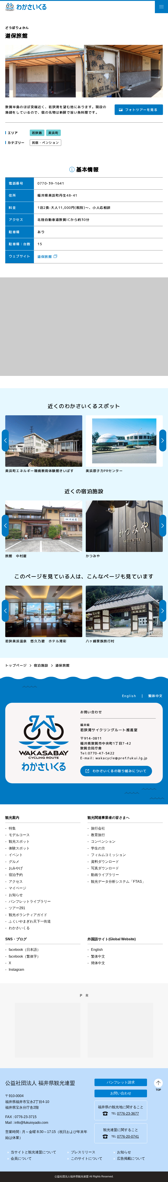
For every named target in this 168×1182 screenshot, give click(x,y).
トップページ (16, 665)
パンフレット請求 (121, 1082)
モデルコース (19, 835)
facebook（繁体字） (24, 956)
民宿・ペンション (45, 143)
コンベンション (103, 841)
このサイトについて (86, 1158)
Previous (5, 440)
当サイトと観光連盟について (33, 1152)
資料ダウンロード (105, 861)
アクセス (16, 881)
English (129, 696)
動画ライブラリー (105, 875)
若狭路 (37, 133)
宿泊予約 (16, 875)
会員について (21, 1158)
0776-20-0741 (128, 1136)
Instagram (16, 969)
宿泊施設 (41, 665)
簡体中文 (98, 963)
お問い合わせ (120, 1093)
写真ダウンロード (105, 868)
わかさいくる (25, 7)
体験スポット (19, 848)
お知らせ (16, 895)
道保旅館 (44, 256)
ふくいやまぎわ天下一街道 (30, 921)
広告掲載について (131, 1158)
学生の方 (98, 848)
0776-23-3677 (128, 1113)
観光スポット (19, 841)
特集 (12, 828)
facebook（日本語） (24, 949)
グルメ (14, 861)
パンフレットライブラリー (30, 901)
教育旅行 (98, 835)
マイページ (17, 888)
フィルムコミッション (108, 855)
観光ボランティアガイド (28, 915)
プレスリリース (83, 1152)
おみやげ (16, 868)
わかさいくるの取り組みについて (120, 771)
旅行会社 (98, 828)
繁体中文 (155, 696)
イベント (16, 855)
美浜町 (53, 133)
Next (162, 440)
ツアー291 (17, 908)
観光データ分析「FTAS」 (118, 881)
